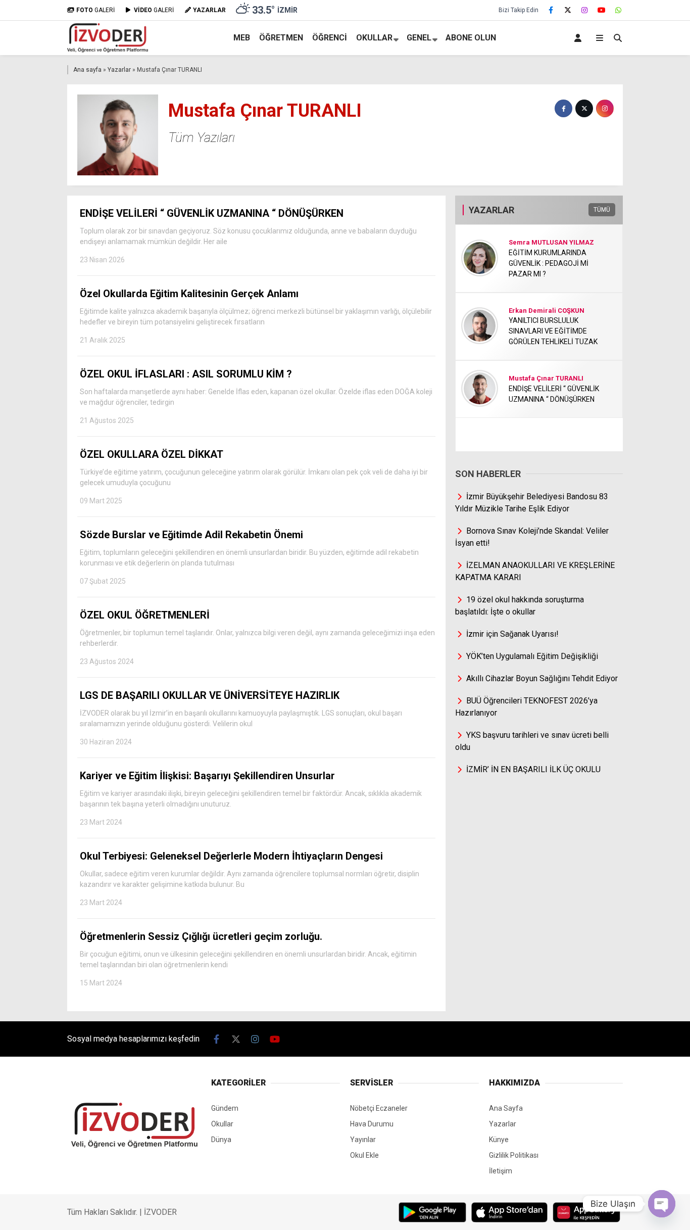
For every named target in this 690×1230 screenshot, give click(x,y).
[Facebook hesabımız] (551, 10)
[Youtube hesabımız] (601, 10)
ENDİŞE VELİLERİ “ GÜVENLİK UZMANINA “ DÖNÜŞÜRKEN (248, 235)
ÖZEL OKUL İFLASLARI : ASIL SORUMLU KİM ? (256, 396)
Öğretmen (281, 37)
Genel (419, 37)
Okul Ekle (364, 1155)
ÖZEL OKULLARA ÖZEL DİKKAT (254, 476)
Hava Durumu (371, 1124)
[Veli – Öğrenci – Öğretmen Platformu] (107, 50)
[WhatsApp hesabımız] (618, 10)
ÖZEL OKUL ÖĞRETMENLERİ (257, 637)
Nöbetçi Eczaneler (379, 1108)
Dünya (221, 1140)
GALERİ (95, 10)
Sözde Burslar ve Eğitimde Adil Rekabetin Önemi (249, 557)
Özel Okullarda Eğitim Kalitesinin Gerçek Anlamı (256, 316)
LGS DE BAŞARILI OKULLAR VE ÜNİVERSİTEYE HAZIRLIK (241, 717)
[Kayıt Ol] (579, 38)
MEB (241, 37)
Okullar (374, 37)
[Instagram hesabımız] (584, 10)
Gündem (224, 1108)
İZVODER (160, 1212)
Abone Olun (471, 37)
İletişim (500, 1171)
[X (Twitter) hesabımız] (567, 10)
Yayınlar (363, 1140)
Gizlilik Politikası (513, 1155)
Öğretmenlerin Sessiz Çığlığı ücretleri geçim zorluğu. (248, 958)
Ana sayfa (87, 69)
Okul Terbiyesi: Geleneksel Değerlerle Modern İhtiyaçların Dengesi (249, 878)
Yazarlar (119, 69)
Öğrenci (329, 37)
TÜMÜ (602, 209)
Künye (499, 1140)
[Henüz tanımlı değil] (563, 108)
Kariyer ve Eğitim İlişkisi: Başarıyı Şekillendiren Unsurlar (251, 798)
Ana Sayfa (506, 1108)
